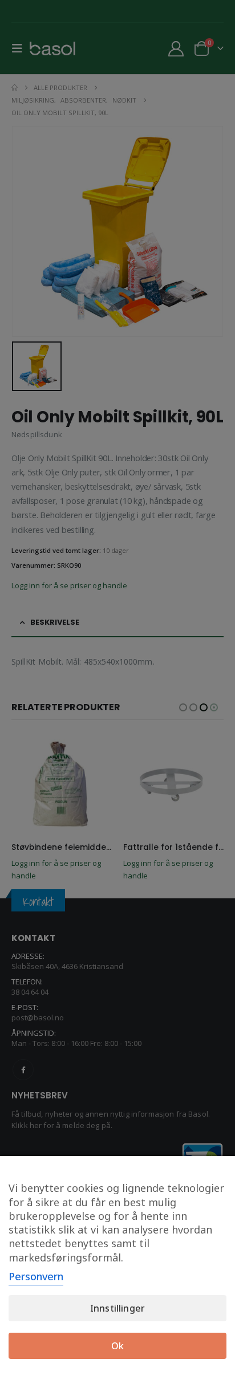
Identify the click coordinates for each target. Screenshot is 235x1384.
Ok (117, 1346)
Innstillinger (117, 1308)
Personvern (36, 1276)
